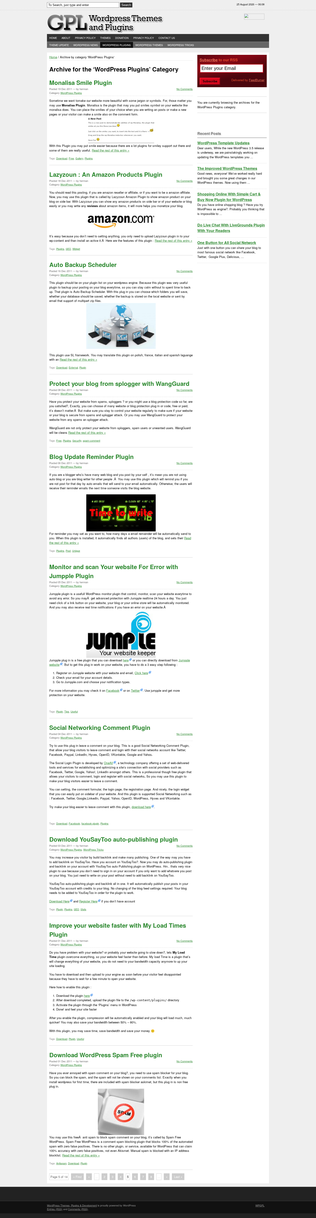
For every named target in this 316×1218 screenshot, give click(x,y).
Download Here (59, 901)
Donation (122, 38)
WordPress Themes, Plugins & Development (72, 1205)
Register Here (88, 901)
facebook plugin (90, 823)
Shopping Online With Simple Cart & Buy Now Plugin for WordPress (229, 196)
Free (71, 158)
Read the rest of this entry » (110, 150)
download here (141, 807)
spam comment (91, 440)
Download (61, 158)
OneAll (108, 763)
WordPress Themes (149, 45)
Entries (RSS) (54, 1209)
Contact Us (166, 38)
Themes (105, 38)
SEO (68, 249)
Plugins (89, 158)
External (73, 367)
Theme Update (59, 45)
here (126, 660)
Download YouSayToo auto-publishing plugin (113, 839)
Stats (83, 909)
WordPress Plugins (116, 45)
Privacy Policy (85, 38)
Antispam (61, 1163)
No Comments (185, 89)
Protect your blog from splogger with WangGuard (119, 383)
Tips (66, 711)
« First (77, 1177)
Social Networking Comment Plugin (99, 727)
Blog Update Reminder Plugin (91, 456)
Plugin (82, 367)
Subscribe (209, 59)
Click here (141, 673)
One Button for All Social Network (226, 242)
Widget (76, 249)
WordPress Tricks (180, 45)
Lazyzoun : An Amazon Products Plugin (105, 174)
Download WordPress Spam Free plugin (105, 1055)
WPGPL (259, 1205)
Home (53, 38)
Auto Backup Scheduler (83, 264)
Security (76, 440)
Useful (74, 711)
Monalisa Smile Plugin (80, 82)
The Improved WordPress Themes (227, 168)
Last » (178, 1177)
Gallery (79, 158)
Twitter (135, 690)
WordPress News (85, 45)
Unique (76, 550)
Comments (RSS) (78, 1209)
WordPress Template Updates (223, 143)
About (66, 38)
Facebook (112, 690)
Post (68, 550)
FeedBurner (256, 80)
